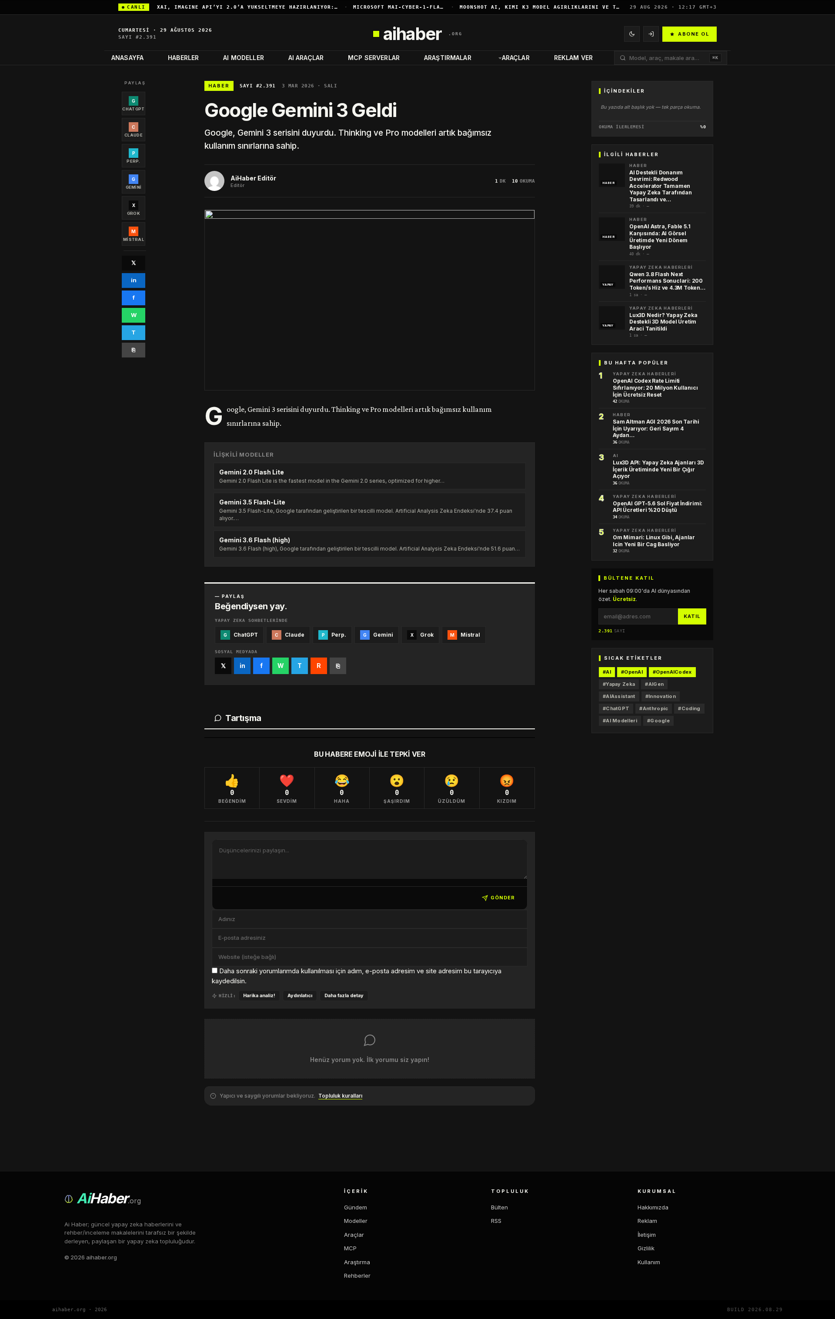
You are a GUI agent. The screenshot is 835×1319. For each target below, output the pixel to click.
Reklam (647, 1220)
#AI (607, 672)
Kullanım (649, 1262)
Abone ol (693, 34)
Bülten (499, 1207)
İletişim (647, 1234)
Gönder (503, 898)
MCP (350, 1248)
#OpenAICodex (672, 672)
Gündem (355, 1207)
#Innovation (660, 696)
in (134, 280)
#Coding (689, 708)
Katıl (692, 616)
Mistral (465, 634)
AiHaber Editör (253, 178)
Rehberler (357, 1275)
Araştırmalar (447, 57)
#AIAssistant (619, 696)
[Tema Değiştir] (632, 34)
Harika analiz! (259, 995)
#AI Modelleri (620, 721)
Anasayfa (127, 57)
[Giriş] (651, 34)
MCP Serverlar (374, 57)
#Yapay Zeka (619, 684)
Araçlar (516, 57)
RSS (496, 1220)
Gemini (378, 634)
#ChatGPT (616, 708)
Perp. (334, 634)
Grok (422, 634)
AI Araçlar (306, 57)
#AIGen (654, 684)
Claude (289, 634)
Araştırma (357, 1262)
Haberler (183, 57)
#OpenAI (632, 672)
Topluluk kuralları (340, 1095)
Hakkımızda (653, 1207)
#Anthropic (653, 708)
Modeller (355, 1220)
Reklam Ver (573, 57)
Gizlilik (646, 1248)
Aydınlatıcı (299, 995)
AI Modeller (243, 57)
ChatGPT (241, 634)
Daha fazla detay (344, 995)
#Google (658, 721)
